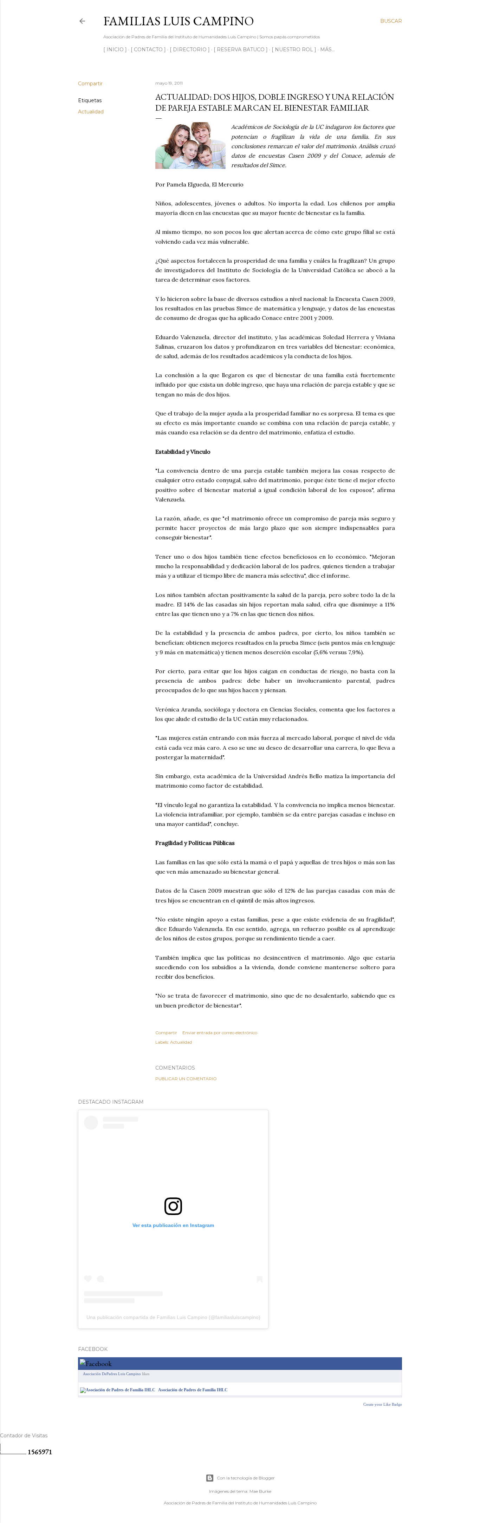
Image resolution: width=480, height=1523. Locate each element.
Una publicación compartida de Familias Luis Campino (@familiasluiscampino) (173, 1317)
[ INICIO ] (115, 49)
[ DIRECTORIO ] (190, 49)
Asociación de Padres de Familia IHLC (193, 1389)
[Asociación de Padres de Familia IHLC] (117, 1389)
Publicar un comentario (186, 1078)
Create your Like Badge (382, 1404)
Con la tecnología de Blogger (246, 1478)
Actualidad (91, 112)
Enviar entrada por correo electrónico (219, 1032)
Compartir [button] (90, 83)
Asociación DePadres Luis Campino (112, 1374)
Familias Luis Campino (178, 21)
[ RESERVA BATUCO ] (241, 49)
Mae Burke (260, 1491)
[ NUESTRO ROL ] (294, 49)
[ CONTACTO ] (148, 49)
